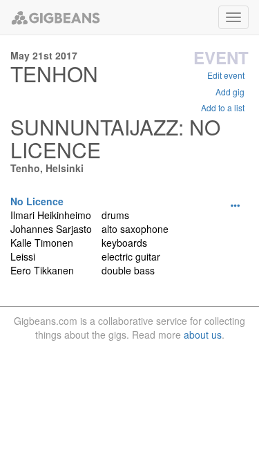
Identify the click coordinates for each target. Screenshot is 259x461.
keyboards (124, 243)
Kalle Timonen (41, 243)
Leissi (22, 256)
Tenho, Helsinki (47, 168)
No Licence (37, 201)
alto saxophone (135, 229)
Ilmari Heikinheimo (50, 215)
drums (115, 215)
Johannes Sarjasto (51, 229)
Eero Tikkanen (42, 270)
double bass (128, 270)
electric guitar (131, 256)
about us (203, 334)
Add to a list (222, 107)
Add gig (229, 91)
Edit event (225, 75)
